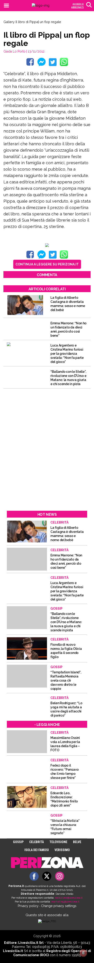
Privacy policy (28, 906)
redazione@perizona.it (69, 897)
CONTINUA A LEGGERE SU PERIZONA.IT (47, 264)
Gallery (9, 22)
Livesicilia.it (13, 951)
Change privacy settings (58, 906)
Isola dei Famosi (36, 850)
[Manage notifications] (83, 953)
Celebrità (36, 842)
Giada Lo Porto (14, 51)
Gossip (18, 842)
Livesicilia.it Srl (31, 942)
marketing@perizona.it (65, 901)
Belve (77, 842)
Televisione (58, 842)
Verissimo (62, 850)
